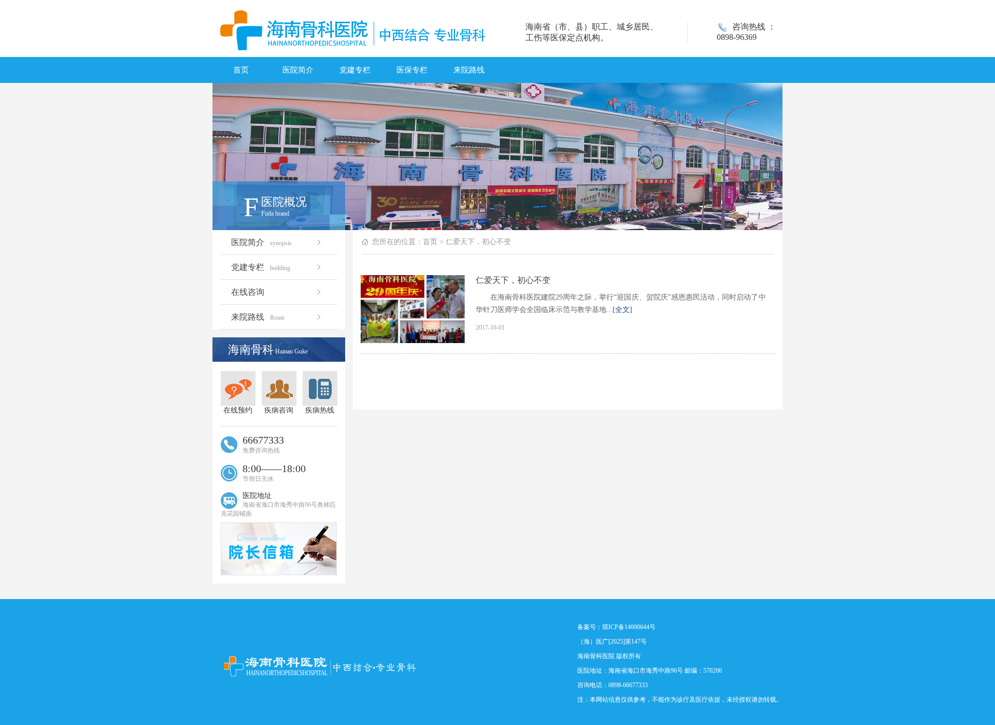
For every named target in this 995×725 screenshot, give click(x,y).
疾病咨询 (278, 410)
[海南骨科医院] (320, 666)
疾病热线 (319, 410)
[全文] (622, 310)
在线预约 (237, 410)
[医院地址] (279, 572)
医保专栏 (412, 70)
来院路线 (469, 70)
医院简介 (298, 70)
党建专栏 (355, 70)
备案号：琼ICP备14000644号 (616, 627)
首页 (241, 70)
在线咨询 (247, 292)
